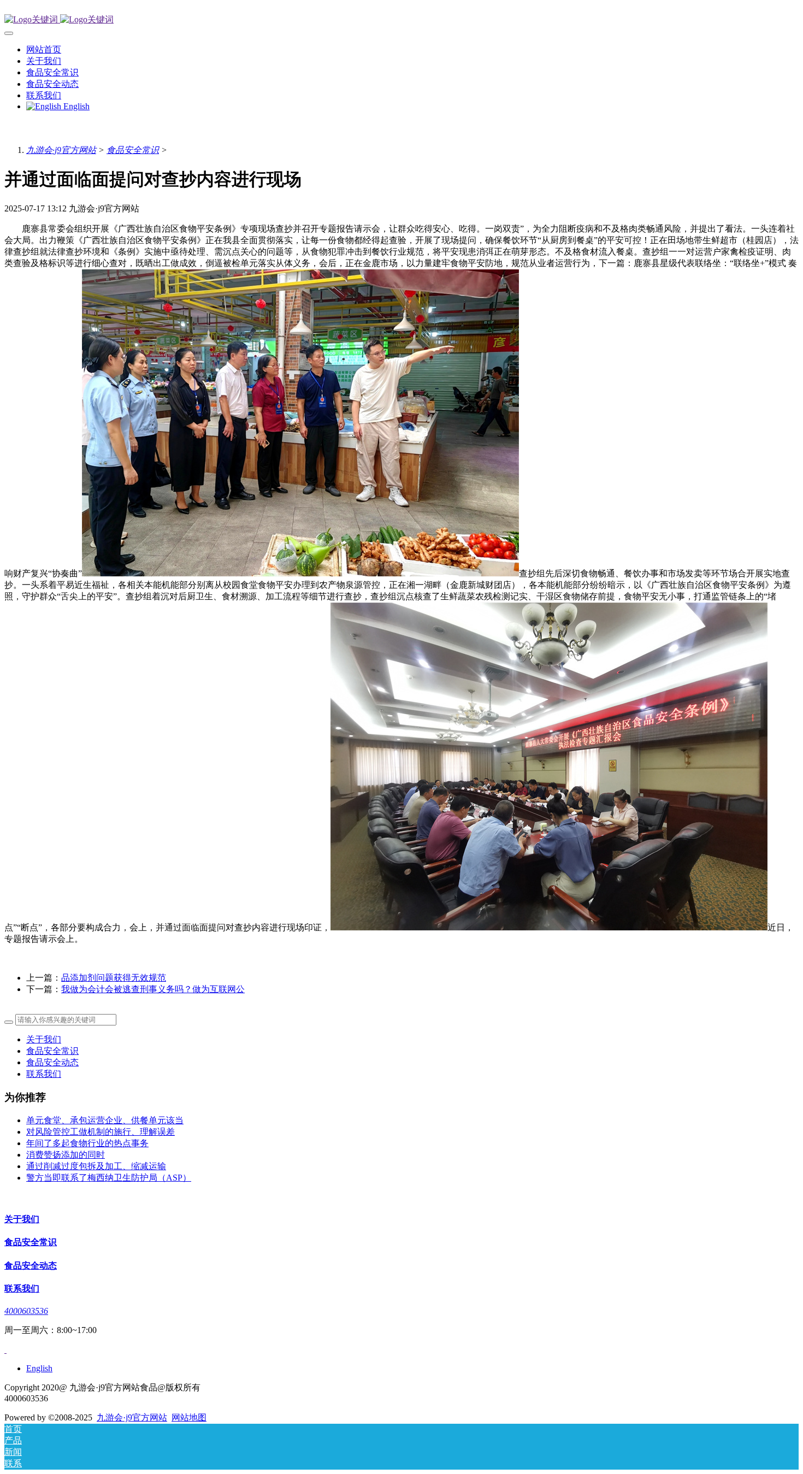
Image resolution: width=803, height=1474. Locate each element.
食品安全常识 (133, 150)
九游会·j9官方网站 (61, 150)
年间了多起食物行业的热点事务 (87, 1143)
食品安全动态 (52, 1062)
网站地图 (189, 1417)
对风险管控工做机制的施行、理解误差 (100, 1131)
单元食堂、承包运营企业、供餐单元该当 (105, 1120)
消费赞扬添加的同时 (65, 1154)
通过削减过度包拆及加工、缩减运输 (96, 1166)
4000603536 (26, 1311)
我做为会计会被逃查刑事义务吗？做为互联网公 (153, 989)
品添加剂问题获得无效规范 (113, 977)
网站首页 (43, 49)
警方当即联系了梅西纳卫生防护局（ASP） (108, 1177)
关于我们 (43, 1039)
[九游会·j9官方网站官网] (401, 20)
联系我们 (43, 1073)
